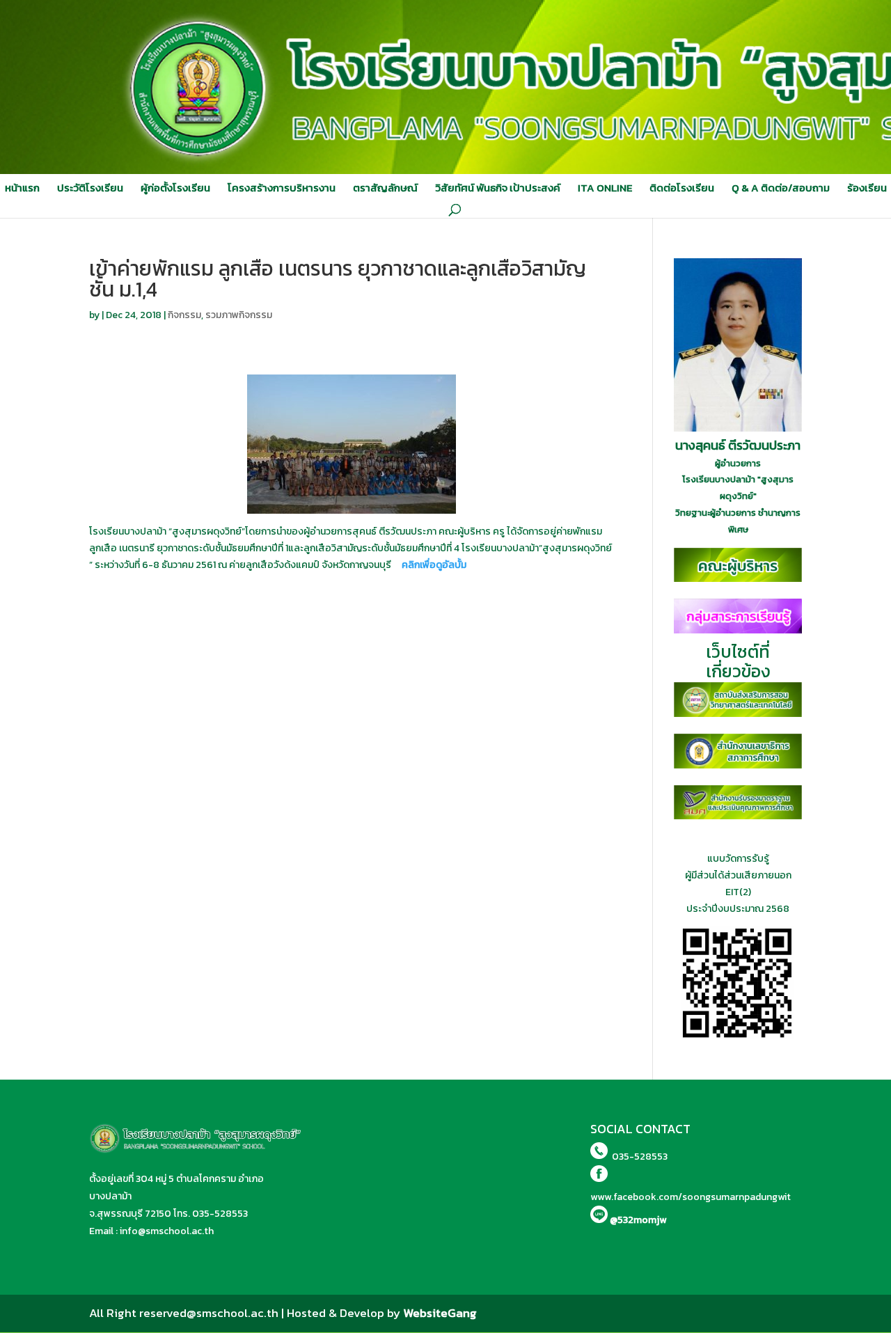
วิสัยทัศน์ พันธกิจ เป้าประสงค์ (497, 188)
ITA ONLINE (605, 188)
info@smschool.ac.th (167, 1231)
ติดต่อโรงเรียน (681, 188)
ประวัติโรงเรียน (90, 188)
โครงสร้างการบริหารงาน (282, 188)
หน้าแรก (22, 188)
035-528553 (220, 1213)
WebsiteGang (440, 1313)
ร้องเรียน (867, 188)
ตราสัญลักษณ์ (385, 188)
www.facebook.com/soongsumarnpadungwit (690, 1197)
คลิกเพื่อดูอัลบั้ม (434, 565)
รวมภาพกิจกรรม (238, 315)
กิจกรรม (184, 315)
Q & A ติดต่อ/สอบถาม (781, 188)
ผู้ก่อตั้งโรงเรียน (175, 188)
